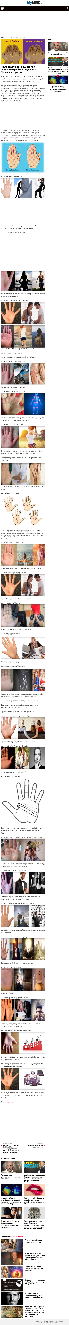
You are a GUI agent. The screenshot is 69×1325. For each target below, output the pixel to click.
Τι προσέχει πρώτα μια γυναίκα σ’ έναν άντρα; (33, 1241)
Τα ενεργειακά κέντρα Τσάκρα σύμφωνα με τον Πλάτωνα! (34, 1269)
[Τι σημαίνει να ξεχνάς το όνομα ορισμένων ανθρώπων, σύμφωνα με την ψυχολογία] (11, 1213)
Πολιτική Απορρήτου (49, 1321)
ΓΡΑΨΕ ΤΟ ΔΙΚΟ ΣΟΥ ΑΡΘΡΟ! (51, 1323)
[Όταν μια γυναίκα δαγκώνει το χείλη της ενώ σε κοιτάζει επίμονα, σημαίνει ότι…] (34, 1190)
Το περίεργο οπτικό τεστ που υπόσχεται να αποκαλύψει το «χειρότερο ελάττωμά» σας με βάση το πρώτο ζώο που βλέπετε (34, 1225)
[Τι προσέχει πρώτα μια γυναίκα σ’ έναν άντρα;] (12, 1245)
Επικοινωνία (39, 1321)
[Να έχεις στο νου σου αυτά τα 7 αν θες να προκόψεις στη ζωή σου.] (12, 1285)
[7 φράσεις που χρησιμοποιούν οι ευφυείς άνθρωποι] (11, 1167)
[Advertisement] (34, 23)
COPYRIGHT (39, 1323)
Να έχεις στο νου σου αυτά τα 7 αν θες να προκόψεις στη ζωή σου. (35, 1282)
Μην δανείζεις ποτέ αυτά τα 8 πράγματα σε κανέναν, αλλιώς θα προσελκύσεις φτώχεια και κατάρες (34, 1178)
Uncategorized (16, 1237)
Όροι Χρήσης (59, 1321)
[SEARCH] (66, 8)
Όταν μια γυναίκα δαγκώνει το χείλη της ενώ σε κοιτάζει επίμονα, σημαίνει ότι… (34, 1201)
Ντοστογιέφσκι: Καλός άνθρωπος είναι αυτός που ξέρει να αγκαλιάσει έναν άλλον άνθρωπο (35, 1256)
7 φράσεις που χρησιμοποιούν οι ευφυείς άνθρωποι (10, 1177)
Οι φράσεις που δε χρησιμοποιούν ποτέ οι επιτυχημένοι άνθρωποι (33, 1295)
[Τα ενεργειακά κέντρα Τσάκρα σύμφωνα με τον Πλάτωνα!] (12, 1272)
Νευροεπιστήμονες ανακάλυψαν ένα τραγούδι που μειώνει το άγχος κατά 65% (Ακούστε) (11, 1201)
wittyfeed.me (10, 1102)
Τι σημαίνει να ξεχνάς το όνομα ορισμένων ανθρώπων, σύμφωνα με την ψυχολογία (10, 1224)
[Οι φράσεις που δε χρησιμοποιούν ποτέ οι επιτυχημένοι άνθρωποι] (12, 1298)
